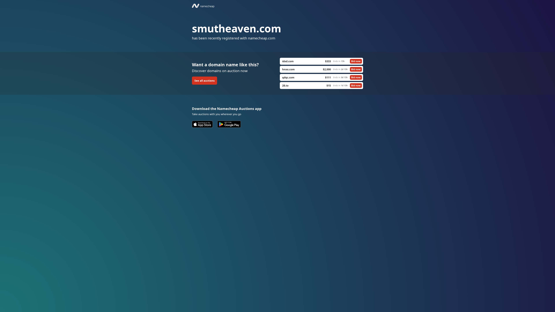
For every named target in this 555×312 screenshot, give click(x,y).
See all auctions (204, 80)
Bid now (356, 61)
